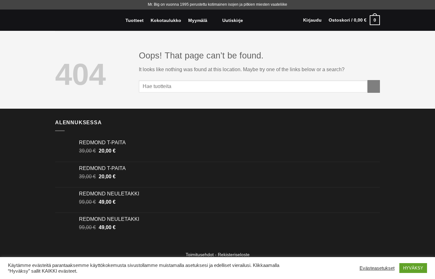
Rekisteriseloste (234, 254)
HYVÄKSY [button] (413, 268)
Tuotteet (134, 20)
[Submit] (373, 86)
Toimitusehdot (200, 254)
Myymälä (197, 20)
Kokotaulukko (166, 20)
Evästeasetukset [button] (377, 268)
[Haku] (115, 20)
